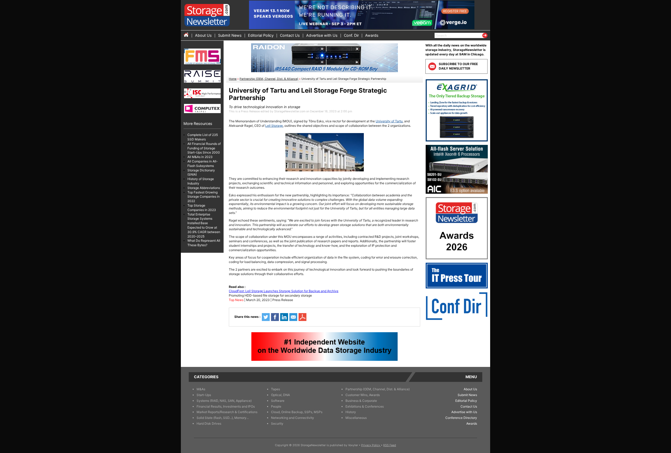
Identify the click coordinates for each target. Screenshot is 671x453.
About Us (203, 35)
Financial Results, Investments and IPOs (226, 406)
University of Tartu (389, 121)
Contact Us (290, 35)
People (276, 406)
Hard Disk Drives (209, 423)
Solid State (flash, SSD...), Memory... (223, 418)
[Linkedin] (284, 317)
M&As (201, 389)
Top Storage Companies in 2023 (201, 207)
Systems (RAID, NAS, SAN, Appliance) (224, 401)
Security (277, 423)
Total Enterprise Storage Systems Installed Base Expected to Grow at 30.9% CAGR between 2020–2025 (203, 225)
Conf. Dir (351, 35)
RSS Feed (389, 445)
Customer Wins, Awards (362, 395)
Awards (371, 35)
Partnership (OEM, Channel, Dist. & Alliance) (269, 79)
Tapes (275, 389)
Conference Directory (461, 418)
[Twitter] (266, 317)
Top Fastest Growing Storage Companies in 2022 (203, 196)
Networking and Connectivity (292, 418)
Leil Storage (274, 126)
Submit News (230, 35)
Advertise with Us (322, 35)
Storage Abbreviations (203, 188)
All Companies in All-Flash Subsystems (202, 163)
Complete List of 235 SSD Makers (202, 137)
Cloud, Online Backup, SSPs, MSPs (296, 412)
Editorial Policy (261, 35)
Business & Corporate (361, 401)
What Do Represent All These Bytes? (203, 243)
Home (232, 79)
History (350, 412)
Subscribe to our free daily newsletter (458, 66)
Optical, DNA (280, 395)
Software (277, 401)
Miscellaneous (356, 418)
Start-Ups (204, 395)
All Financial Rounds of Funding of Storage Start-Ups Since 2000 (204, 148)
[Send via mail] (293, 317)
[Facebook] (275, 317)
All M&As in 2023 (200, 157)
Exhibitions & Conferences (364, 406)
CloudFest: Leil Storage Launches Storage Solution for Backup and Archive (283, 291)
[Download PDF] (302, 317)
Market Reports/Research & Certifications (227, 412)
